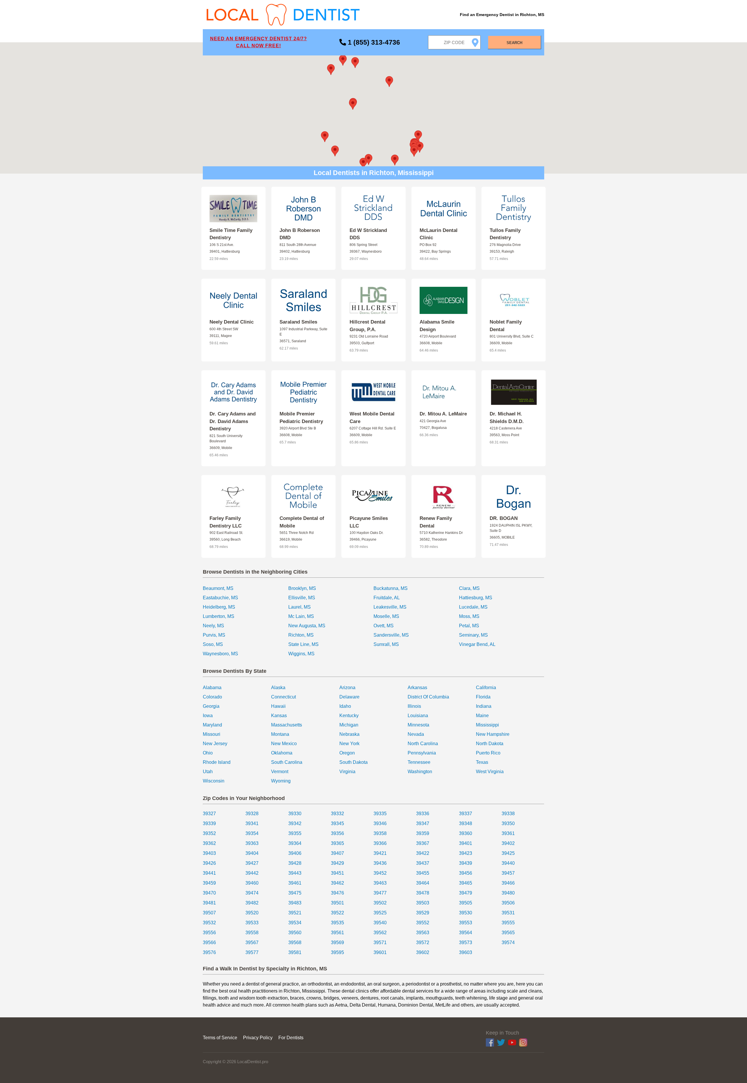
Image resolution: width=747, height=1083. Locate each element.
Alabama (212, 687)
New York (349, 743)
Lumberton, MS (218, 616)
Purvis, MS (214, 635)
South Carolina (286, 762)
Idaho (345, 706)
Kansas (279, 715)
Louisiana (418, 715)
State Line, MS (303, 644)
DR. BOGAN (504, 518)
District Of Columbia (428, 696)
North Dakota (489, 743)
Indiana (483, 706)
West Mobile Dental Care (372, 417)
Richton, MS (301, 635)
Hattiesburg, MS (475, 597)
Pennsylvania (422, 752)
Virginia (347, 771)
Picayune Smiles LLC (369, 522)
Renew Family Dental (436, 522)
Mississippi (487, 724)
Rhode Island (217, 762)
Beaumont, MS (218, 588)
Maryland (212, 724)
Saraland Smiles (298, 322)
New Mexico (284, 743)
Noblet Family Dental (506, 325)
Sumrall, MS (386, 644)
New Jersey (215, 743)
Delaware (349, 696)
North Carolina (423, 743)
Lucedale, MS (473, 607)
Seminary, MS (473, 635)
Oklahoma (281, 752)
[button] (353, 104)
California (486, 687)
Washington (420, 771)
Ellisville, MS (301, 597)
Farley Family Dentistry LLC (226, 522)
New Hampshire (492, 734)
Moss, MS (469, 616)
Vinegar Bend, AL (477, 644)
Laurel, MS (299, 607)
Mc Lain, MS (301, 616)
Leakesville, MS (390, 607)
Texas (482, 762)
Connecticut (283, 696)
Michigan (348, 724)
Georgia (211, 706)
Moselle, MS (386, 616)
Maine (482, 715)
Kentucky (349, 715)
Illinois (414, 706)
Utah (208, 771)
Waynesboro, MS (220, 653)
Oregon (347, 752)
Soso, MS (213, 644)
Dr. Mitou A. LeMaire (443, 414)
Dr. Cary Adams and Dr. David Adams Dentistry (233, 421)
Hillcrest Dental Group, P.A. (367, 325)
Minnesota (418, 724)
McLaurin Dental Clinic (439, 234)
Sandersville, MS (391, 635)
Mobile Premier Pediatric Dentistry (301, 417)
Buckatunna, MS (391, 588)
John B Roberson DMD (300, 234)
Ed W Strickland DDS (368, 234)
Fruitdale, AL (387, 597)
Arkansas (417, 687)
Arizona (347, 687)
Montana (280, 734)
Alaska (278, 687)
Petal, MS (469, 625)
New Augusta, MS (306, 625)
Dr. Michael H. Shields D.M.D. (507, 417)
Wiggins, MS (301, 653)
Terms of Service (220, 1037)
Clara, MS (469, 588)
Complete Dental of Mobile (302, 522)
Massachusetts (286, 724)
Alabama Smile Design (437, 325)
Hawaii (278, 706)
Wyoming (281, 780)
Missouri (211, 734)
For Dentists (290, 1037)
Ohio (208, 752)
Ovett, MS (384, 625)
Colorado (212, 696)
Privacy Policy (258, 1037)
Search (514, 43)
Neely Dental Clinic (232, 322)
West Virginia (490, 771)
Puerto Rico (488, 752)
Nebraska (349, 734)
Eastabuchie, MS (220, 597)
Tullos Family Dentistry (505, 234)
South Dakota (353, 762)
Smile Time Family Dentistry (231, 234)
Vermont (279, 771)
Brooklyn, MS (302, 588)
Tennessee (419, 762)
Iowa (208, 715)
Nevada (416, 734)
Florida (483, 696)
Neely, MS (213, 625)
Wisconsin (213, 780)
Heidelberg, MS (219, 607)
